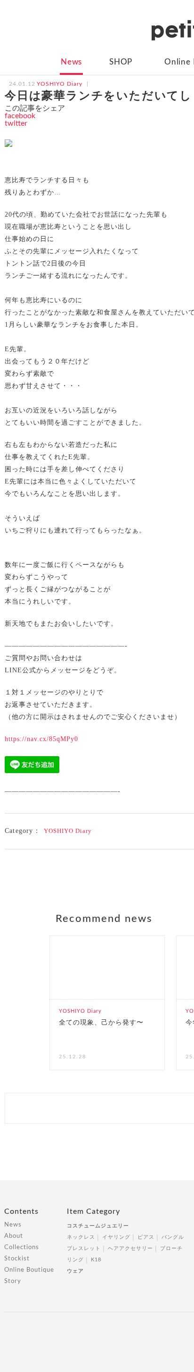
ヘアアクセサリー (130, 1248)
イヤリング (116, 1237)
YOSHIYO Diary (68, 830)
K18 (96, 1259)
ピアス (145, 1237)
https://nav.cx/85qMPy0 (41, 738)
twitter (16, 123)
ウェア (75, 1271)
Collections (21, 1247)
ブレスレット (84, 1248)
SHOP (120, 62)
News (71, 62)
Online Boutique (29, 1270)
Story (12, 1281)
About (13, 1236)
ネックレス (81, 1237)
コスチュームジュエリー (98, 1225)
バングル (173, 1237)
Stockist (17, 1259)
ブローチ (171, 1248)
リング (75, 1259)
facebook (20, 116)
